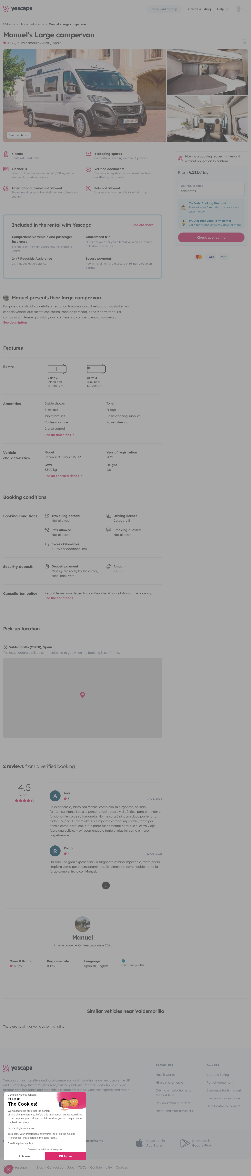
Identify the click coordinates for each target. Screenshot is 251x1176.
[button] (8, 1169)
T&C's (82, 1167)
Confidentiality (101, 1167)
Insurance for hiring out (223, 1090)
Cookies (122, 1167)
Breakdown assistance (223, 1098)
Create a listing (217, 1075)
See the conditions (59, 598)
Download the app (164, 9)
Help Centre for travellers (174, 1111)
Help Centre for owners (223, 1106)
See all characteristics (62, 476)
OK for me (65, 1156)
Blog (39, 1167)
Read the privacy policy (20, 1143)
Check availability (211, 237)
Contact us (55, 1167)
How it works (165, 1075)
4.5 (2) (11, 43)
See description (15, 322)
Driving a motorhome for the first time (174, 1092)
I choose (24, 1156)
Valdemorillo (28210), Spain (41, 43)
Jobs (70, 1167)
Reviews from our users (173, 1103)
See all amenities (58, 435)
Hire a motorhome (169, 1082)
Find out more (142, 225)
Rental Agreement (219, 1082)
